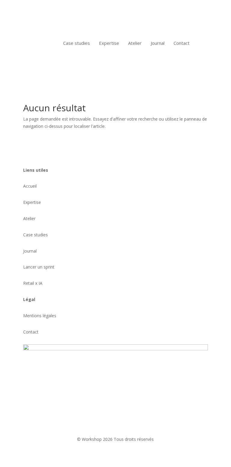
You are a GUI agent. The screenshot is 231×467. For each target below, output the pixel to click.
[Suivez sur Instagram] (40, 410)
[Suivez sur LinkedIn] (28, 410)
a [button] (47, 43)
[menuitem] (76, 43)
